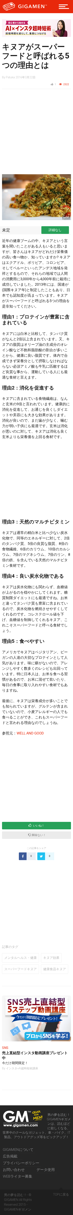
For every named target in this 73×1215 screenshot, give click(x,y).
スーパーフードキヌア (20, 969)
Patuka (10, 77)
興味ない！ (38, 835)
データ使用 (45, 1169)
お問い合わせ (14, 1169)
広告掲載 (10, 1156)
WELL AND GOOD (30, 733)
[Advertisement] (36, 133)
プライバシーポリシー (21, 1163)
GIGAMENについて (18, 1149)
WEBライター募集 (17, 1176)
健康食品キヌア (54, 969)
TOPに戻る (61, 1194)
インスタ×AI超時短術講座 (22, 1068)
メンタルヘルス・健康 (20, 958)
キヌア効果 (51, 958)
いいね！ (38, 825)
